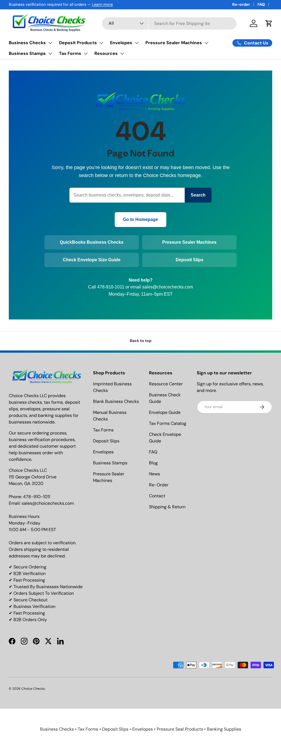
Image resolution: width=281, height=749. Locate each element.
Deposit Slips (189, 259)
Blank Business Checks (116, 401)
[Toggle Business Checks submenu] (50, 43)
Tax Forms (70, 53)
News (154, 474)
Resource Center (166, 384)
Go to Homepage (140, 219)
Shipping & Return (167, 507)
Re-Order (158, 485)
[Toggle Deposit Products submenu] (101, 43)
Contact (157, 496)
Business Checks (27, 43)
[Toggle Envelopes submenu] (136, 43)
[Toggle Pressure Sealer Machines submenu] (206, 43)
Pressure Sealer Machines (173, 43)
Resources (106, 53)
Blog (153, 463)
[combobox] (169, 23)
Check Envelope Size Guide (91, 259)
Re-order (241, 4)
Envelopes (121, 43)
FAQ (261, 4)
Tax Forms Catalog (167, 423)
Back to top (140, 340)
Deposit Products (78, 43)
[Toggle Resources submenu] (122, 53)
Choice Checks (33, 688)
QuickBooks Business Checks (91, 242)
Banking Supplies (224, 729)
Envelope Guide (165, 412)
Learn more (102, 4)
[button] (269, 23)
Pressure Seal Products (180, 729)
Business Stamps (27, 53)
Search (198, 195)
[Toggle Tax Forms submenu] (85, 53)
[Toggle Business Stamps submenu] (50, 53)
